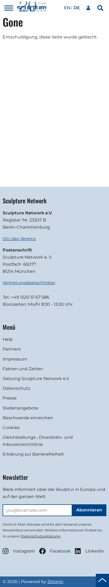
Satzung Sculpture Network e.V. (36, 378)
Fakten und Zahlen (23, 368)
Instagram (24, 551)
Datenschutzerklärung (40, 536)
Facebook (60, 551)
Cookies (11, 427)
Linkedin (94, 551)
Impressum (15, 359)
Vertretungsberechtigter (29, 282)
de (77, 7)
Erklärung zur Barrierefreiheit (33, 454)
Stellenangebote (20, 408)
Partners (12, 349)
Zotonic (55, 581)
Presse (10, 398)
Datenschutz (16, 388)
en (67, 7)
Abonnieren (89, 509)
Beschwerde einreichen (28, 417)
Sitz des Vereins (19, 238)
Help (8, 339)
